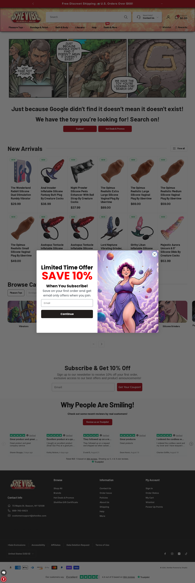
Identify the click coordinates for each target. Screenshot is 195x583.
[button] (4, 572)
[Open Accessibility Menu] (4, 579)
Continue (67, 314)
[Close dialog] (154, 254)
